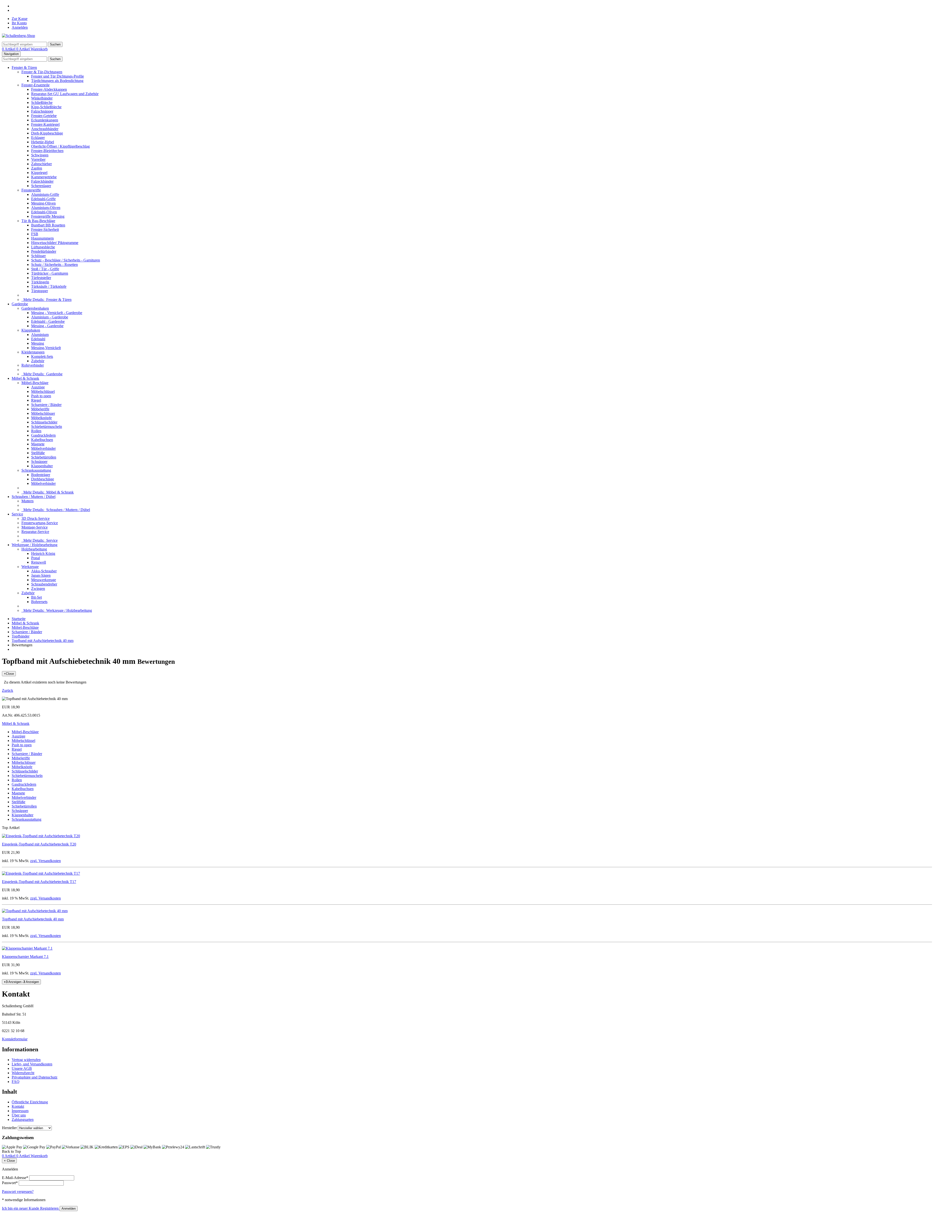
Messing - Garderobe (47, 326)
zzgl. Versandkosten (45, 861)
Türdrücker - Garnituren (49, 273)
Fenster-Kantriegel (45, 124)
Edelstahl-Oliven (44, 212)
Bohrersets (39, 602)
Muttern (27, 501)
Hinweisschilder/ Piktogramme (54, 243)
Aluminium (40, 335)
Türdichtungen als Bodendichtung (57, 81)
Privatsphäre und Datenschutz (34, 1077)
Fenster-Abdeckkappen (49, 89)
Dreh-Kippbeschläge (47, 133)
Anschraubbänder (44, 129)
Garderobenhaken (35, 308)
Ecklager (38, 137)
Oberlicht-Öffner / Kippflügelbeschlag (60, 146)
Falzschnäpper (42, 111)
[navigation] (11, 1151)
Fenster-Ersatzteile (35, 85)
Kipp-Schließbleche (46, 107)
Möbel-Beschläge (34, 383)
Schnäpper (39, 461)
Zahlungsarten (23, 1119)
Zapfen (36, 168)
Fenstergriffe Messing (47, 216)
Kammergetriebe (44, 177)
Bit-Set (36, 597)
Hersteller (9, 1128)
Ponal (35, 558)
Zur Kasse (19, 19)
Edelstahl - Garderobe (48, 321)
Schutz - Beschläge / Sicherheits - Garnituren (65, 260)
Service (17, 514)
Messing (37, 343)
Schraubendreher (44, 584)
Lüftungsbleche (43, 247)
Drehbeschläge (42, 479)
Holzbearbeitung (34, 549)
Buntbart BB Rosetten (48, 225)
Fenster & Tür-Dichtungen (41, 72)
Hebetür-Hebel (42, 142)
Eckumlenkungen (44, 120)
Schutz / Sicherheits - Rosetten (54, 264)
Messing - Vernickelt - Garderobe (56, 313)
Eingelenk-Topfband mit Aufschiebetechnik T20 (39, 844)
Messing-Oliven (43, 203)
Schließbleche (42, 102)
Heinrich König (43, 553)
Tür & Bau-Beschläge (38, 221)
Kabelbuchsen (42, 440)
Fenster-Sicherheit (45, 229)
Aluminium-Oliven (45, 208)
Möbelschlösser (43, 413)
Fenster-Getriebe (44, 116)
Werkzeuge (30, 567)
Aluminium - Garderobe (49, 317)
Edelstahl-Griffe (43, 199)
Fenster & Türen (24, 67)
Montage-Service (34, 527)
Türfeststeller (41, 278)
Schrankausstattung (36, 470)
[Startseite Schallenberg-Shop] (18, 36)
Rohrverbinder (32, 365)
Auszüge (38, 387)
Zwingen (38, 588)
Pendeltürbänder (43, 251)
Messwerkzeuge (43, 580)
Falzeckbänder (42, 181)
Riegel (36, 400)
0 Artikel (9, 49)
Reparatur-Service (35, 532)
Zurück (7, 690)
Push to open (41, 396)
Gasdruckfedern (43, 435)
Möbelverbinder (43, 448)
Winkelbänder (42, 98)
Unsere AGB (22, 1068)
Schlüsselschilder (44, 422)
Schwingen (39, 155)
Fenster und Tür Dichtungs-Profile (57, 76)
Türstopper (39, 291)
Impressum (20, 1111)
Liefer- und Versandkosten (32, 1064)
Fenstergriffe (31, 190)
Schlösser (38, 256)
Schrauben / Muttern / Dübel (33, 497)
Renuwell (38, 562)
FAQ (15, 1082)
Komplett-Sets (42, 356)
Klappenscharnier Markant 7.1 (25, 956)
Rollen (36, 431)
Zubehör (37, 361)
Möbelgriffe (40, 409)
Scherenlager (41, 186)
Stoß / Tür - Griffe (45, 269)
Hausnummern (42, 238)
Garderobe (20, 304)
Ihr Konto (19, 23)
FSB (34, 234)
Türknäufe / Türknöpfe (48, 286)
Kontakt (18, 1106)
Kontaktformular (14, 1039)
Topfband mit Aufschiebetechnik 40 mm (33, 919)
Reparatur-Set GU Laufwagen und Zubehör (65, 94)
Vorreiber (38, 159)
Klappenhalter (42, 466)
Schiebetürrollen (43, 457)
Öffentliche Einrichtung (30, 1102)
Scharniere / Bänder (46, 405)
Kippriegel (39, 173)
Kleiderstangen (33, 352)
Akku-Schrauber (44, 571)
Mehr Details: (46, 299)
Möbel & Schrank (25, 378)
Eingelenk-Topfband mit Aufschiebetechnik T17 (39, 882)
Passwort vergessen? (18, 1191)
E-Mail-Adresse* (15, 1178)
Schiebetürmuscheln (46, 426)
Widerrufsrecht (23, 1073)
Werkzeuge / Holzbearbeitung (34, 545)
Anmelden (20, 27)
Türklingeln (40, 282)
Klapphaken (30, 330)
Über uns (19, 1115)
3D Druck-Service (35, 518)
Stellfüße (38, 453)
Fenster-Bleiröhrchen (47, 151)
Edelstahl (38, 339)
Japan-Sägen (41, 575)
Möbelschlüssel (43, 391)
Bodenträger (40, 475)
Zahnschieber (41, 164)
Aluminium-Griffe (45, 194)
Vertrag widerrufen (26, 1060)
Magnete (38, 444)
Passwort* (10, 1183)
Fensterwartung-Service (39, 523)
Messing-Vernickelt (46, 348)
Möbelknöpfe (41, 418)
